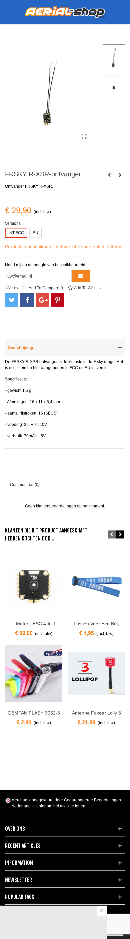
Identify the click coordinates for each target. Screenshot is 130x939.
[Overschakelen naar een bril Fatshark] (109, 175)
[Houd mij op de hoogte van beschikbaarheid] (81, 276)
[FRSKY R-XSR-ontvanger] (84, 137)
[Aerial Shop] (65, 12)
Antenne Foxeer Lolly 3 (96, 713)
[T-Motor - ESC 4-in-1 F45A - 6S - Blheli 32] (33, 584)
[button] (112, 534)
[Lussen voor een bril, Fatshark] (96, 584)
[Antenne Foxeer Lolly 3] (96, 674)
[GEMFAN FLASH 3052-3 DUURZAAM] (33, 674)
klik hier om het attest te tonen (58, 806)
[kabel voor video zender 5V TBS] (120, 175)
